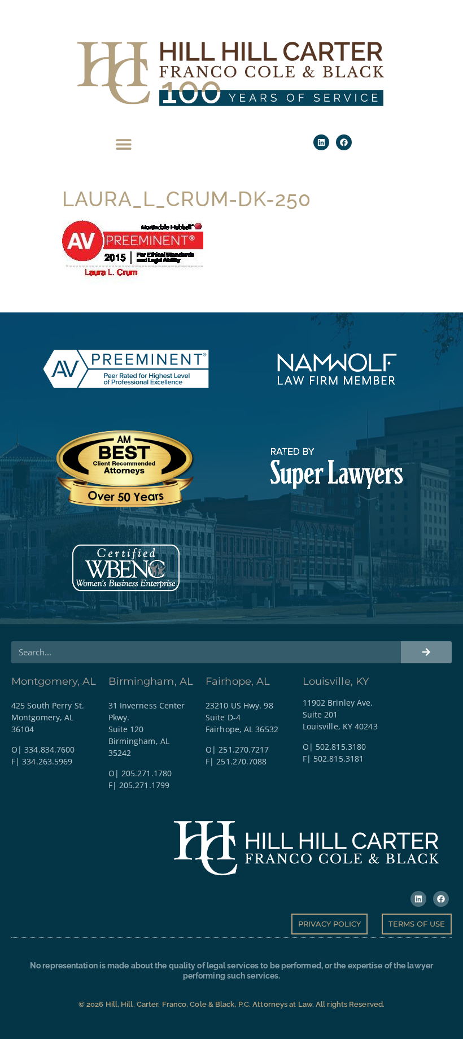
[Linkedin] (321, 142)
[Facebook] (344, 142)
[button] (124, 143)
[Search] (426, 652)
